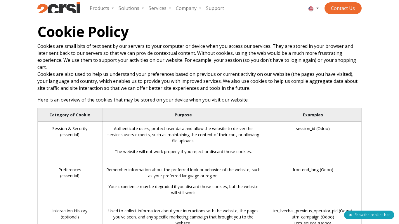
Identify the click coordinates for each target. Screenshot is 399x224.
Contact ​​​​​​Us (343, 8)
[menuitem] (101, 8)
